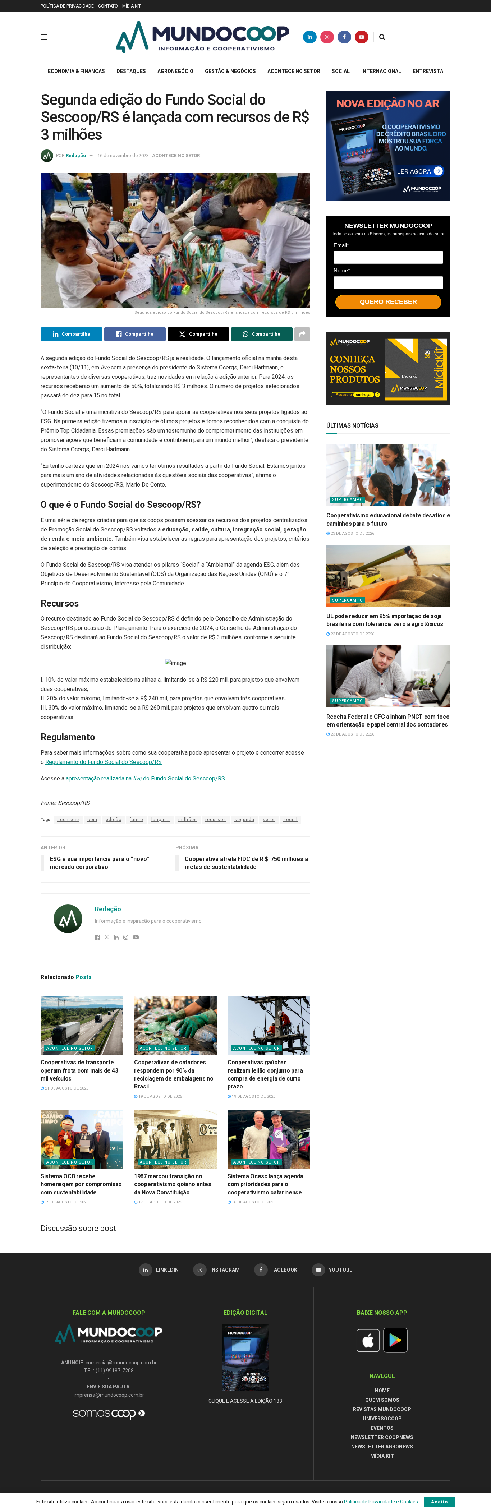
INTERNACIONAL (381, 71)
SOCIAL (341, 71)
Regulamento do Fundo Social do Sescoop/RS (103, 762)
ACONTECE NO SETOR (293, 71)
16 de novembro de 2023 (123, 155)
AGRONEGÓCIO (175, 71)
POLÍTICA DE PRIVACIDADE (67, 6)
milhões (187, 819)
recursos (215, 819)
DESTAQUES (131, 71)
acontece (68, 819)
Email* (341, 245)
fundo (136, 819)
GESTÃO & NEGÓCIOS (230, 71)
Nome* (342, 270)
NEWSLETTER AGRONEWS (382, 1447)
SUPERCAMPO (347, 499)
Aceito (439, 1502)
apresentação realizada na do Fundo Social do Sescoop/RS (145, 778)
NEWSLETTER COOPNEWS (382, 1437)
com (92, 819)
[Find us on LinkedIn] (310, 37)
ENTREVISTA (428, 71)
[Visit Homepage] (202, 37)
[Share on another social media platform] (302, 334)
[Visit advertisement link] (388, 146)
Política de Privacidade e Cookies (381, 1502)
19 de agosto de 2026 (159, 1096)
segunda (244, 819)
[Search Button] (382, 37)
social (290, 819)
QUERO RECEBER (388, 301)
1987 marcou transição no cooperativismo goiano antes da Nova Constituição (172, 1184)
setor (269, 819)
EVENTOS (382, 1428)
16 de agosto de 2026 (253, 1202)
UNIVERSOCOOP (382, 1419)
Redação (76, 155)
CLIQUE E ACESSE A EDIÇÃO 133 (245, 1401)
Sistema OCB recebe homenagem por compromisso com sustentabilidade (81, 1184)
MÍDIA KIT (131, 6)
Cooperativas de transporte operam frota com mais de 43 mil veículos (79, 1070)
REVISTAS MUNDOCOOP (382, 1409)
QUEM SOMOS (382, 1400)
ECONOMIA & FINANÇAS (76, 71)
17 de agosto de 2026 (159, 1202)
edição (113, 819)
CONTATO (108, 6)
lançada (160, 819)
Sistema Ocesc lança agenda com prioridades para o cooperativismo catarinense (265, 1184)
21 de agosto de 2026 (66, 1088)
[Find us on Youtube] (361, 37)
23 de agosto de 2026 (352, 533)
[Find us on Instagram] (327, 37)
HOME (382, 1390)
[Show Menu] (44, 37)
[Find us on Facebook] (344, 37)
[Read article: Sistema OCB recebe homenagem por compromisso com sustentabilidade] (82, 1139)
